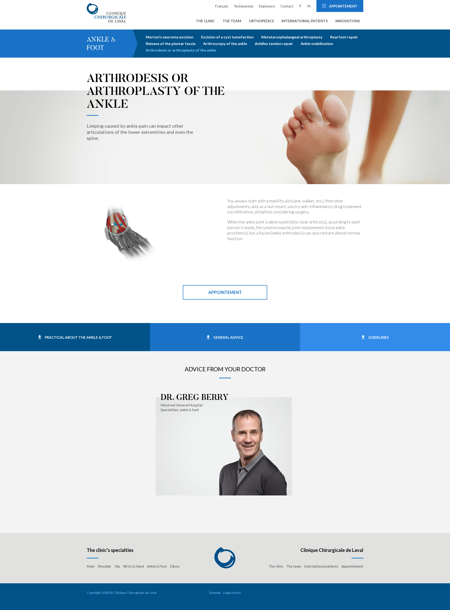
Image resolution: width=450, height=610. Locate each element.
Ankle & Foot (157, 566)
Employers (267, 6)
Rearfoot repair (344, 37)
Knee (91, 566)
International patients (304, 21)
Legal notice (232, 593)
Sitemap (215, 593)
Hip (117, 566)
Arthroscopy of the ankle (225, 43)
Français (221, 6)
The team (232, 21)
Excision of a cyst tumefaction (227, 37)
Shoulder (105, 566)
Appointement (342, 6)
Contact (287, 6)
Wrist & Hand (133, 566)
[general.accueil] (110, 12)
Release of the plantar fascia (170, 43)
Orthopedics (261, 21)
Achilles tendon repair (274, 43)
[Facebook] (300, 6)
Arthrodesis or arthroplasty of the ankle (181, 50)
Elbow (175, 566)
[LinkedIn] (309, 6)
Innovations (347, 21)
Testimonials (243, 6)
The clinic (205, 21)
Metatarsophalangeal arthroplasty (291, 37)
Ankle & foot (101, 43)
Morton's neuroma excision (169, 37)
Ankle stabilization (317, 43)
